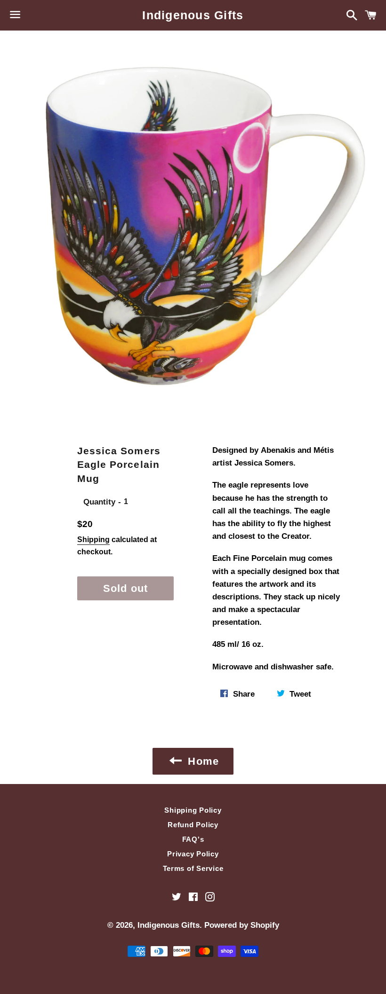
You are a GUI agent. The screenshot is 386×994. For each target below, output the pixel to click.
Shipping (93, 540)
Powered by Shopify (241, 925)
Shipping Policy (192, 810)
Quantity (99, 501)
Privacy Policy (193, 854)
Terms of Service (193, 868)
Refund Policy (193, 825)
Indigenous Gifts (192, 15)
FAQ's (193, 839)
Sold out (125, 588)
